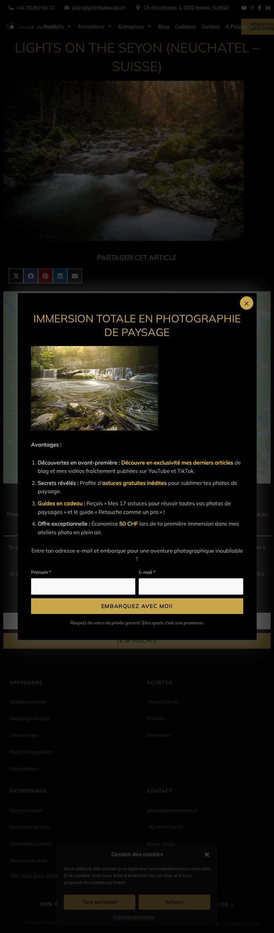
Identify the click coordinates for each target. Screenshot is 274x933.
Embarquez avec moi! (137, 606)
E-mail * (147, 572)
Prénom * (41, 572)
